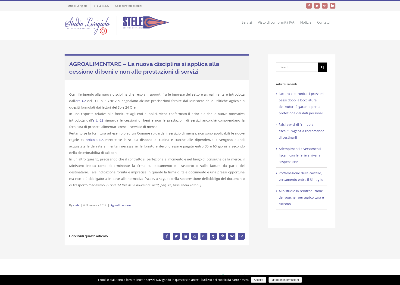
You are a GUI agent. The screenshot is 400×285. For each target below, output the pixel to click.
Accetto (258, 280)
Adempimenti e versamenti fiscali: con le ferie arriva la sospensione (300, 155)
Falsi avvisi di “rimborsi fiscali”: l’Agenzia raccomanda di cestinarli (301, 131)
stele (76, 205)
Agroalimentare (120, 205)
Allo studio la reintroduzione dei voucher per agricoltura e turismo (301, 197)
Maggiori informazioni (285, 280)
